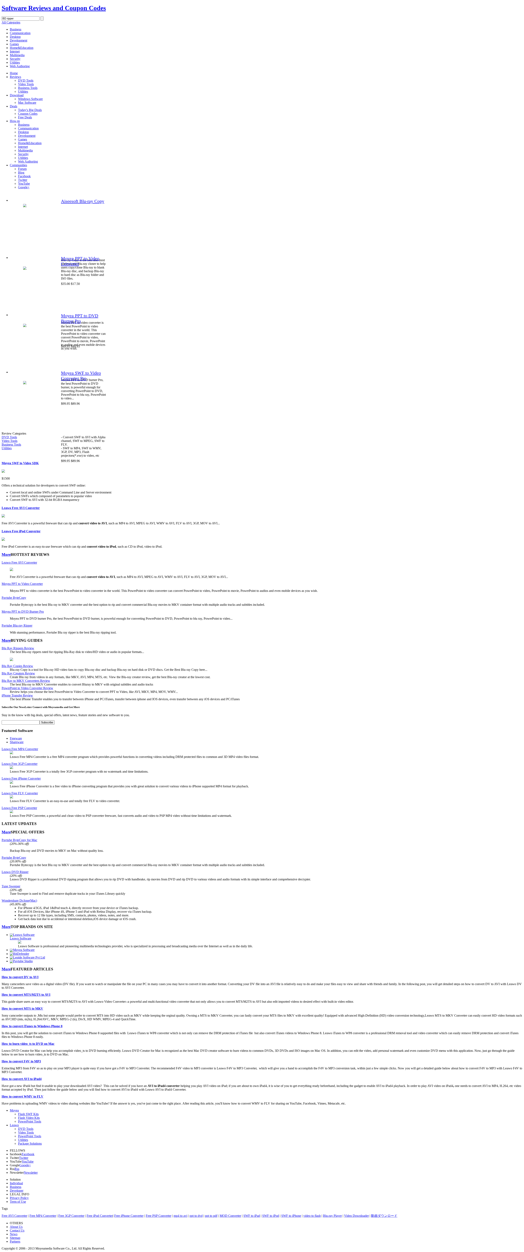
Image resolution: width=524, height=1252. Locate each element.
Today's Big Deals (30, 110)
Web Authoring (20, 66)
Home (14, 73)
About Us (16, 1226)
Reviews (15, 77)
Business (15, 29)
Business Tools (27, 88)
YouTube (24, 183)
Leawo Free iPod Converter (21, 531)
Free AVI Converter (14, 1215)
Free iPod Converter (100, 1215)
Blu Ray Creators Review (18, 673)
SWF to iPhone (291, 1215)
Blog (21, 172)
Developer (16, 1190)
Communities (18, 165)
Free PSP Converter (158, 1215)
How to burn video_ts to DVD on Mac (28, 1043)
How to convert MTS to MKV (22, 1008)
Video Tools (26, 84)
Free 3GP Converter (71, 1215)
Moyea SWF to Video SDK (20, 463)
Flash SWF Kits (28, 1114)
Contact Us (17, 1230)
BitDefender (21, 953)
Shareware (17, 742)
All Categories (11, 22)
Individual (16, 1183)
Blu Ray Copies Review (17, 666)
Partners (15, 1241)
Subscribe (47, 722)
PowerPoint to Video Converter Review (27, 688)
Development (18, 40)
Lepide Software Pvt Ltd (29, 957)
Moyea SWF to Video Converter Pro (81, 375)
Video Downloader (356, 1215)
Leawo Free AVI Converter (21, 508)
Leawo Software (24, 934)
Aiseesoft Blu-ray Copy (82, 201)
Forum (22, 169)
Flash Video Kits (29, 1117)
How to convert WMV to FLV (22, 1096)
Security (15, 59)
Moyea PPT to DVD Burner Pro (79, 318)
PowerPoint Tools (29, 1121)
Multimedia (17, 55)
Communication (20, 33)
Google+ (23, 187)
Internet (15, 51)
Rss (17, 1169)
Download (17, 95)
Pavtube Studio (23, 961)
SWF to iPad (251, 1215)
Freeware (16, 738)
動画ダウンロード (384, 1215)
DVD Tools (25, 80)
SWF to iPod (270, 1215)
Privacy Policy (19, 1198)
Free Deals (25, 117)
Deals (13, 106)
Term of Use (18, 1201)
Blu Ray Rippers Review (18, 648)
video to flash (312, 1215)
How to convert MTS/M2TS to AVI (26, 994)
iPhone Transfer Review (17, 695)
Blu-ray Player (332, 1215)
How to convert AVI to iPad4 (22, 1079)
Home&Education (21, 47)
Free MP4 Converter (42, 1215)
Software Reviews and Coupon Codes (54, 8)
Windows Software (30, 99)
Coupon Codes (27, 113)
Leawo (14, 1125)
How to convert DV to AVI (20, 977)
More (6, 554)
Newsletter (31, 1172)
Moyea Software (24, 950)
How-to (15, 121)
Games (14, 44)
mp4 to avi (180, 1215)
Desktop (15, 36)
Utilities (15, 62)
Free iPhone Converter (128, 1215)
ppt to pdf (211, 1215)
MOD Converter (230, 1215)
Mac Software (27, 102)
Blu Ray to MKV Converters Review (26, 680)
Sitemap (15, 1238)
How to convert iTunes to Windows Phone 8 (32, 1026)
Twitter (22, 180)
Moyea (14, 1110)
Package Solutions (30, 1143)
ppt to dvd (196, 1215)
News (13, 1234)
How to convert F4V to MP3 (21, 1061)
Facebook (24, 176)
